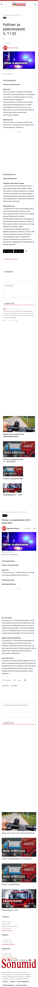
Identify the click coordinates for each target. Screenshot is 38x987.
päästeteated (7, 259)
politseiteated (14, 259)
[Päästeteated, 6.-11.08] (12, 488)
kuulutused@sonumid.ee (9, 958)
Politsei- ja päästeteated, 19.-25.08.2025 (13, 460)
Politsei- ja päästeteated (13, 479)
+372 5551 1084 (7, 942)
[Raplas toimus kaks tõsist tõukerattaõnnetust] (19, 424)
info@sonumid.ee (7, 930)
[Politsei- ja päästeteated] (13, 471)
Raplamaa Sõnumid (13, 47)
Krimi (4, 15)
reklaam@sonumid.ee (8, 944)
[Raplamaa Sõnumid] (5, 48)
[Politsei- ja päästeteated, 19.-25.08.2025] (19, 449)
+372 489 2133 (6, 928)
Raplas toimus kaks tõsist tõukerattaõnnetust (13, 435)
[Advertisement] (19, 152)
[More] (26, 251)
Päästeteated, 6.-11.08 (12, 495)
